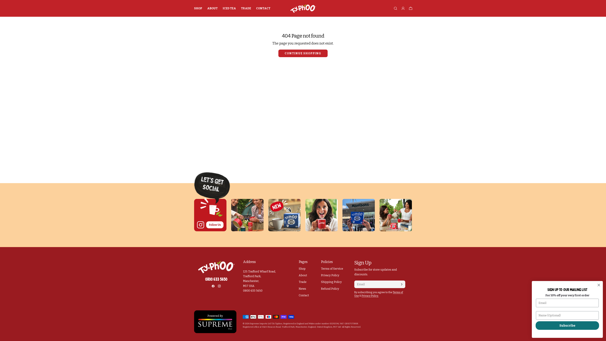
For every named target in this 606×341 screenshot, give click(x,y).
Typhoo (278, 323)
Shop (302, 268)
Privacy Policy (330, 275)
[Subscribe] (401, 284)
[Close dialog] (599, 285)
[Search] (395, 8)
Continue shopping (303, 53)
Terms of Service (332, 268)
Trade (302, 282)
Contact (304, 295)
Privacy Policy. (370, 295)
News (302, 288)
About (303, 275)
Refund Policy (330, 288)
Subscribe (567, 325)
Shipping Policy (331, 282)
